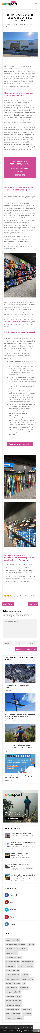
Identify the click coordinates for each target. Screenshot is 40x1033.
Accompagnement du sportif (15, 944)
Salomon (13, 870)
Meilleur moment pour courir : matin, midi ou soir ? (21, 854)
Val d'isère (16, 1014)
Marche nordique (27, 979)
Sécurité (17, 992)
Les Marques (29, 868)
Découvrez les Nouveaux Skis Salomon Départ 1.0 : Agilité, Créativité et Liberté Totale (20, 716)
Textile (8, 1014)
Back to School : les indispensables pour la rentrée (23, 843)
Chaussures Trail (27, 962)
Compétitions (10, 966)
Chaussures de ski (11, 953)
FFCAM (8, 970)
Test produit (26, 1009)
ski (24, 983)
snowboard (24, 988)
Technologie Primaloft (13, 1005)
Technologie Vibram (12, 1009)
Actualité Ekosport (20, 24)
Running (28, 836)
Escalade (30, 966)
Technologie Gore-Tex (13, 996)
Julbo (21, 879)
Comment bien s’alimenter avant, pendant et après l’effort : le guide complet (18, 747)
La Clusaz (16, 970)
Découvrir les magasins (20, 444)
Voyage (8, 1018)
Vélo (22, 880)
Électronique (18, 1018)
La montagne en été (12, 975)
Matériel (8, 983)
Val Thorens (27, 1014)
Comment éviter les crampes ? (22, 834)
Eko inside (30, 24)
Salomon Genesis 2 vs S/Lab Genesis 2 (20, 865)
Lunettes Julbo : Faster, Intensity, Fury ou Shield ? (23, 876)
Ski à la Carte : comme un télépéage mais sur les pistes (19, 777)
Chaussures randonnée (13, 957)
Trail (32, 836)
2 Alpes (8, 940)
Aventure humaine (12, 949)
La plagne (25, 975)
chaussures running (12, 962)
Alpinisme (31, 944)
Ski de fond (14, 880)
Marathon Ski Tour (12, 979)
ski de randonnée (11, 988)
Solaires (8, 992)
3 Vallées (16, 940)
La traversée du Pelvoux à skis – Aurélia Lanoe (17, 686)
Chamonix (24, 949)
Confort (21, 966)
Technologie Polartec (13, 1001)
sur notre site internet (16, 322)
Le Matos (22, 836)
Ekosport (18, 1028)
